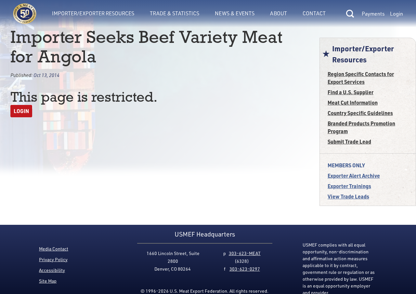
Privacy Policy (53, 259)
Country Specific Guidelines (360, 112)
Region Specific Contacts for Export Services (361, 77)
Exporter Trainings (349, 186)
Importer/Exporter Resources (93, 13)
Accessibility (52, 270)
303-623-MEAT (245, 253)
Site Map (48, 281)
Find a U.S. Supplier (350, 92)
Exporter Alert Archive (354, 175)
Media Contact (53, 248)
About (278, 13)
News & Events (234, 13)
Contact (314, 13)
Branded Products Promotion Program (361, 127)
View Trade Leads (348, 196)
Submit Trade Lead (349, 141)
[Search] (350, 13)
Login (396, 14)
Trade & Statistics (174, 13)
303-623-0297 (244, 269)
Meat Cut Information (353, 102)
